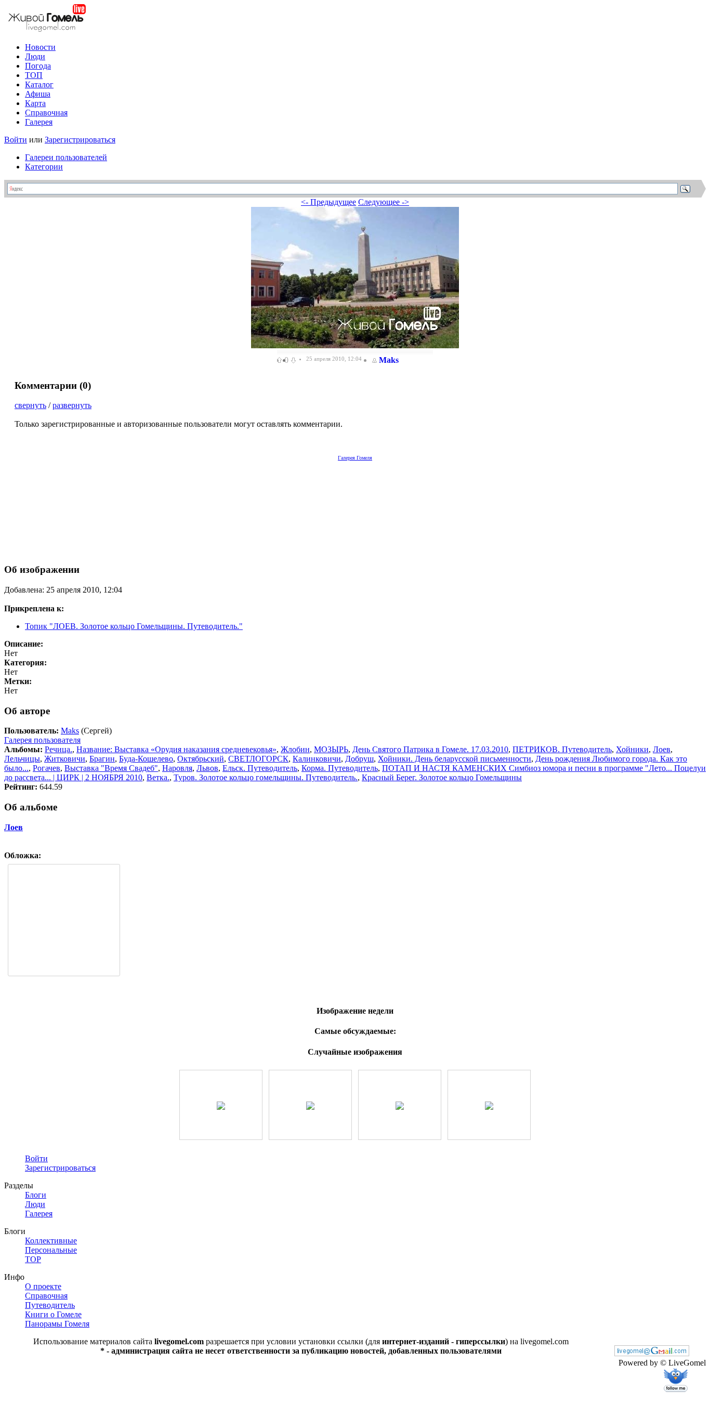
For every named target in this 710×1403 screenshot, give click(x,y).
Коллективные (51, 1240)
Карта (35, 103)
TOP (33, 1259)
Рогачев (46, 768)
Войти (15, 139)
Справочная (46, 112)
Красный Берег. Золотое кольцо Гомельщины (442, 777)
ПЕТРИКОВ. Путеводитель (562, 749)
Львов (207, 768)
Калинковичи (317, 758)
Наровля (177, 768)
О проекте (43, 1286)
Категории (44, 166)
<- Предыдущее (328, 202)
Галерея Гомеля (355, 458)
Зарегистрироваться (80, 139)
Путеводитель (50, 1305)
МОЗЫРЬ (331, 749)
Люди (35, 56)
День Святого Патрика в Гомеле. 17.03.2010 (430, 749)
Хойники (632, 749)
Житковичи (64, 758)
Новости (40, 47)
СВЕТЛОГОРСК (258, 758)
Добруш (359, 758)
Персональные (51, 1249)
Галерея (38, 121)
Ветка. (158, 777)
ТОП (34, 75)
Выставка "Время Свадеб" (111, 768)
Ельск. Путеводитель (259, 768)
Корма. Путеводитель (339, 768)
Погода (38, 65)
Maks (389, 360)
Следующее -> (383, 202)
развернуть (71, 405)
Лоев (661, 749)
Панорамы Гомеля (57, 1323)
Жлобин (295, 749)
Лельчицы (22, 758)
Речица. (58, 749)
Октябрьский (200, 758)
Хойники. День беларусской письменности (454, 758)
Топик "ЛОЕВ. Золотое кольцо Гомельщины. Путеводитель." (134, 626)
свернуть (30, 405)
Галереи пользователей (66, 157)
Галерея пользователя (42, 740)
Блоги (35, 1194)
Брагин (102, 758)
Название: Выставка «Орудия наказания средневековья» (176, 749)
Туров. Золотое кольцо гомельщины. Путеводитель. (266, 777)
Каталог (39, 84)
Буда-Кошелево (146, 758)
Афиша (37, 93)
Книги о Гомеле (53, 1314)
